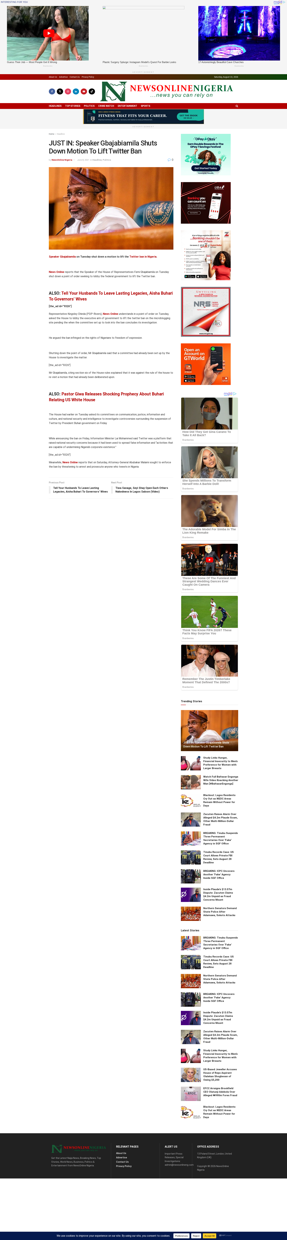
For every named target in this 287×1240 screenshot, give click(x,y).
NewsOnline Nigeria (62, 160)
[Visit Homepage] (166, 91)
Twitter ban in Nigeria (142, 256)
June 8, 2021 (83, 160)
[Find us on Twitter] (60, 91)
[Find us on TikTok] (92, 91)
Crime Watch (106, 106)
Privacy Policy (88, 77)
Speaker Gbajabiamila (62, 256)
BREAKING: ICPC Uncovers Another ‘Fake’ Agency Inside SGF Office (219, 874)
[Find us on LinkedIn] (76, 91)
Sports (145, 106)
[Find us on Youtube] (84, 91)
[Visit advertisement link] (143, 116)
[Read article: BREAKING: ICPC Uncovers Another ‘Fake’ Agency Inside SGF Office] (191, 876)
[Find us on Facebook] (52, 91)
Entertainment (127, 106)
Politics (89, 106)
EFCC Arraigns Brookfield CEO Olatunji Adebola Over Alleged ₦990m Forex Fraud (220, 1092)
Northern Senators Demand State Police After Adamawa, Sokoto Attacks (220, 912)
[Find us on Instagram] (68, 91)
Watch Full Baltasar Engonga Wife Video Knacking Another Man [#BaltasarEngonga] (220, 780)
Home (51, 134)
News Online (56, 272)
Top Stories (72, 106)
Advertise (63, 77)
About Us (53, 77)
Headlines (55, 106)
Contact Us (75, 77)
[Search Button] (237, 106)
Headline (61, 134)
